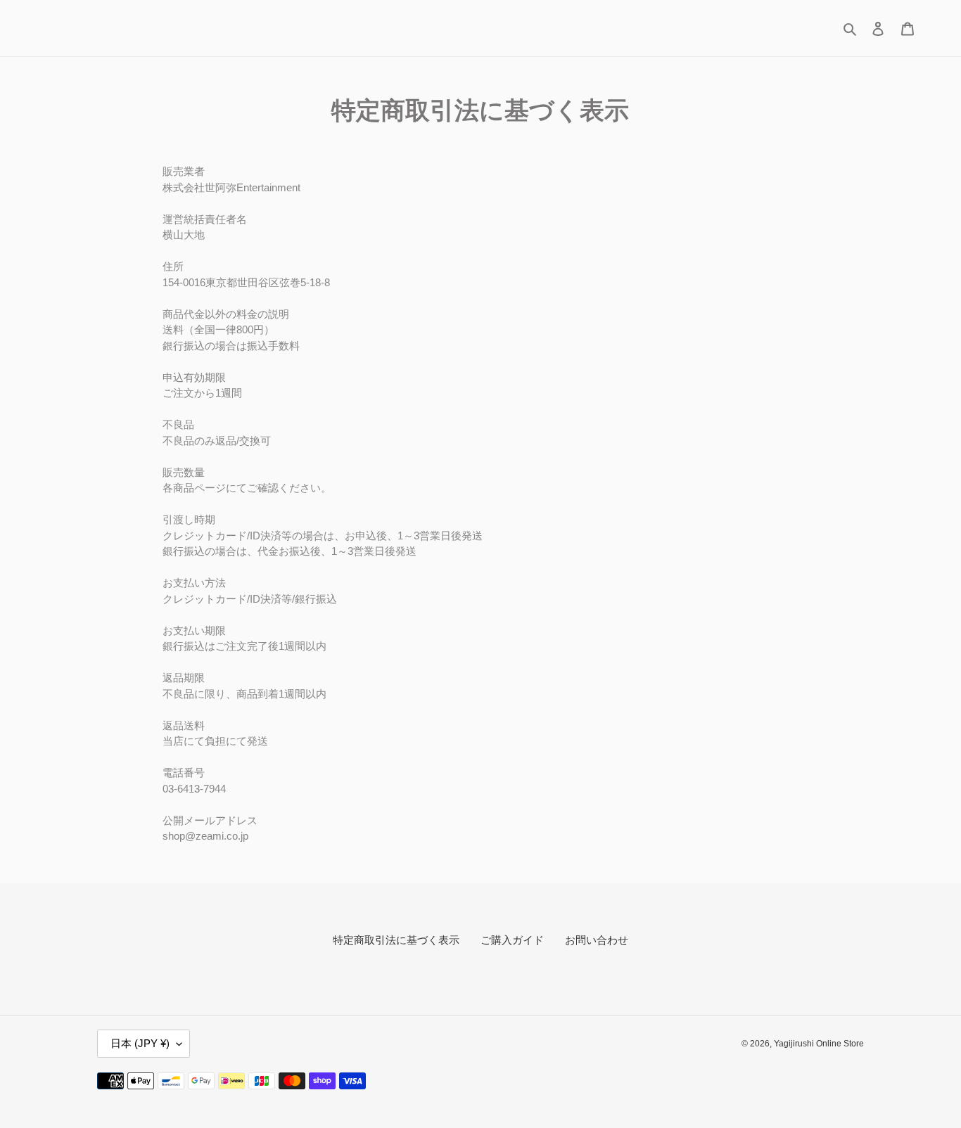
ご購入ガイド (512, 940)
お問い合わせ (596, 940)
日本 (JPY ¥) (140, 1043)
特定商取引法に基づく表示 (396, 940)
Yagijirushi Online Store (819, 1044)
